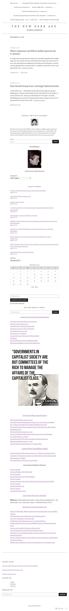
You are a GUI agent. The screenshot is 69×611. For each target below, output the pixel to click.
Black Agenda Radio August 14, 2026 (21, 441)
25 (41, 281)
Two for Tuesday (15, 470)
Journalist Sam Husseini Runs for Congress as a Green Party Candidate (32, 422)
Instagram (13, 586)
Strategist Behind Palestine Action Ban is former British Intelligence (28, 191)
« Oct (32, 287)
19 (48, 278)
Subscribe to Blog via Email (19, 300)
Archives (13, 258)
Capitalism (13, 72)
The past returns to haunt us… (19, 324)
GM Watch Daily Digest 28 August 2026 (20, 196)
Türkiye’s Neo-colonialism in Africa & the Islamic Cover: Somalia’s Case (32, 542)
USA (17, 72)
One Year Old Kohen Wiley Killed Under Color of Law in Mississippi (31, 434)
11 (41, 274)
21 (13, 281)
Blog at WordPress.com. (34, 606)
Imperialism (44, 317)
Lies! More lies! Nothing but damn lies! (22, 326)
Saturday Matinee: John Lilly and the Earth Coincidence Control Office (32, 481)
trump (25, 72)
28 (13, 284)
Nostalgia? (13, 338)
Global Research (14, 105)
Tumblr (12, 582)
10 (34, 274)
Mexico (22, 72)
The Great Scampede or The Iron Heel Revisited (25, 343)
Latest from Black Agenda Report (34, 415)
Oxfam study (46, 135)
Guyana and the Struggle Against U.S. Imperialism (26, 444)
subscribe (63, 594)
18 (41, 278)
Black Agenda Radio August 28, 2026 (21, 420)
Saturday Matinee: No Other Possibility (22, 477)
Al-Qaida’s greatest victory (17, 202)
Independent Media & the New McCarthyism (22, 252)
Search (11, 139)
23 (27, 281)
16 (27, 278)
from (27, 317)
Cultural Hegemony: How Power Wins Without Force (26, 530)
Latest (22, 317)
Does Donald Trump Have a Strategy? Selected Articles (34, 86)
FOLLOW (55, 312)
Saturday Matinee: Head (18, 491)
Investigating (34, 317)
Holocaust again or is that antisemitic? (22, 329)
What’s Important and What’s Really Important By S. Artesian (33, 52)
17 (34, 278)
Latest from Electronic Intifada (34, 495)
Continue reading (27, 68)
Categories (13, 176)
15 (20, 278)
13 (55, 274)
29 (20, 284)
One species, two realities (18, 333)
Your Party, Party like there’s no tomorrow (23, 322)
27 (55, 281)
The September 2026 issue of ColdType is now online (23, 215)
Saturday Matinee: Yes (17, 486)
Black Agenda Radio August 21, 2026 (21, 432)
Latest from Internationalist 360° (34, 507)
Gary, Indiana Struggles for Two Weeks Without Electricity (28, 425)
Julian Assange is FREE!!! (18, 458)
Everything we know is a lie (18, 331)
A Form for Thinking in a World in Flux (22, 519)
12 (48, 274)
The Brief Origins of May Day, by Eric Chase (24, 460)
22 (20, 281)
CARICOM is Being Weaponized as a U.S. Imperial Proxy (28, 521)
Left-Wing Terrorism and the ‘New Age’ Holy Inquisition (27, 516)
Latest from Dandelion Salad (35, 448)
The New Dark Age (34, 26)
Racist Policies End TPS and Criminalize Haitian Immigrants (29, 439)
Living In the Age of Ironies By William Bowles (24, 336)
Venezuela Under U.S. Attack (19, 437)
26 (48, 281)
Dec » (36, 287)
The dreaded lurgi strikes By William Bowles (24, 341)
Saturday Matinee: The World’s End (21, 472)
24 (34, 281)
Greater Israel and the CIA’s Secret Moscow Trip (25, 528)
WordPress (13, 584)
